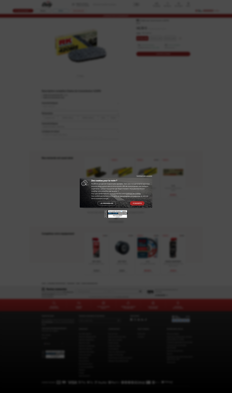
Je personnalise (106, 203)
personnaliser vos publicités (130, 196)
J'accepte (138, 203)
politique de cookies (133, 194)
